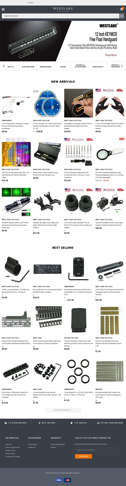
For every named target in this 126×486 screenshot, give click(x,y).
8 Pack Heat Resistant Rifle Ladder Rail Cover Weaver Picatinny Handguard (47, 342)
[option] (63, 41)
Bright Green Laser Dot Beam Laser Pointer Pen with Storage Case (45, 174)
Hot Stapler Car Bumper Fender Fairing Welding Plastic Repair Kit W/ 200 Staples (77, 126)
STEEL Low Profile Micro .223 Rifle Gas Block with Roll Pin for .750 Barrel (16, 291)
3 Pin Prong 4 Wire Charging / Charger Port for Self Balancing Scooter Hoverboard (15, 126)
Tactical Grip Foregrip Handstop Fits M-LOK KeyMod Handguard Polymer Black (16, 342)
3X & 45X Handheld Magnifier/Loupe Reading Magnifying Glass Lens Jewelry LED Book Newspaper (109, 175)
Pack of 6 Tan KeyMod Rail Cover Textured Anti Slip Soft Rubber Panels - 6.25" (108, 343)
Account (30, 3)
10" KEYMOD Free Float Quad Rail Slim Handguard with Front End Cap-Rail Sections (109, 292)
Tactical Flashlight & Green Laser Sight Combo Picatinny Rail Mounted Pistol (109, 224)
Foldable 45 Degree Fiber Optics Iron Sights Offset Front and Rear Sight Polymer (46, 225)
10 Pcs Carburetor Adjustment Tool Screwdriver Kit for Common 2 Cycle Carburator (77, 175)
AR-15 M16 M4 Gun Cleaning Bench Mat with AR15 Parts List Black (47, 291)
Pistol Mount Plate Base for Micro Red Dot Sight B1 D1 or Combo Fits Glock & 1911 (78, 292)
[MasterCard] (67, 480)
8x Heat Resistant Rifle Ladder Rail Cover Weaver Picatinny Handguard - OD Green (108, 395)
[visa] (59, 480)
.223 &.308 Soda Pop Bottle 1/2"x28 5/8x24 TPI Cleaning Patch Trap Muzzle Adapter (78, 225)
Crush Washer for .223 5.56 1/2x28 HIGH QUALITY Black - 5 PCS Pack (78, 394)
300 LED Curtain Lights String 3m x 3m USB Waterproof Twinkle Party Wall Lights (15, 175)
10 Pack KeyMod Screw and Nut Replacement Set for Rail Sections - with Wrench (47, 395)
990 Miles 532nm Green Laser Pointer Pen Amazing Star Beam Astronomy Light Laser (15, 225)
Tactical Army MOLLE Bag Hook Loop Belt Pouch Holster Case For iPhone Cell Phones (78, 343)
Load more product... (63, 410)
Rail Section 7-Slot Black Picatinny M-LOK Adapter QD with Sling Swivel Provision (15, 395)
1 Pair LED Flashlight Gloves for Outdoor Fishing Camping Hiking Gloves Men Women (109, 126)
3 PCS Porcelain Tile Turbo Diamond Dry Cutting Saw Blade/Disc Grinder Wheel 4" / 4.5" (47, 126)
